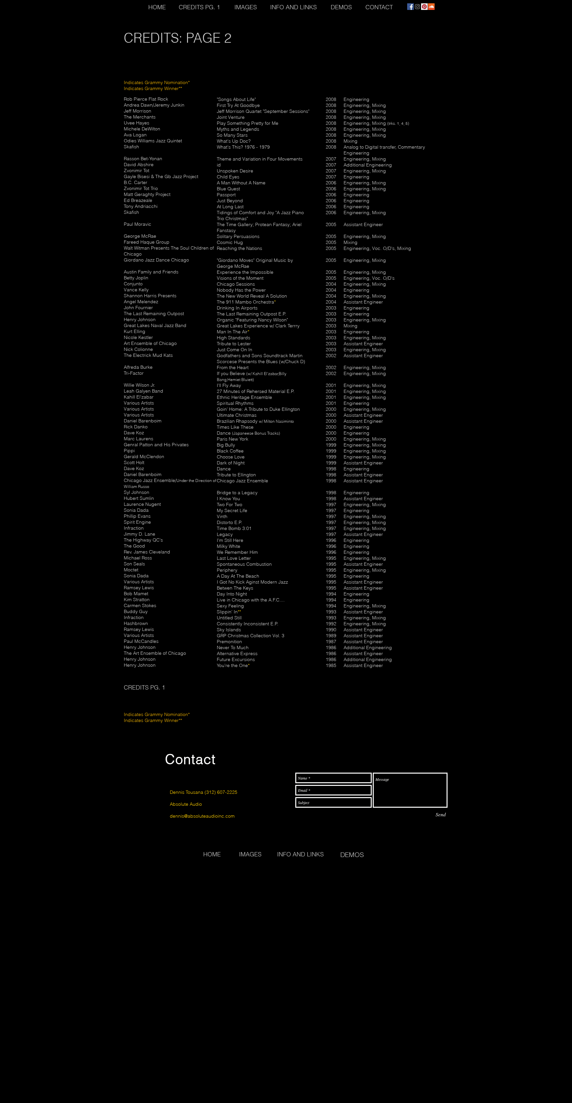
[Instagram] (417, 6)
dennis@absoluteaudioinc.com (202, 816)
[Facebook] (410, 6)
